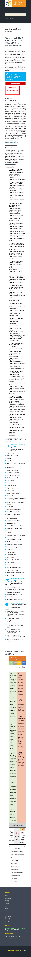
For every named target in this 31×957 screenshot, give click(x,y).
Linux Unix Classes (12, 518)
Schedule (7, 900)
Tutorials (7, 903)
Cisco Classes (10, 480)
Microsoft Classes (11, 523)
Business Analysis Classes (13, 587)
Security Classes (11, 552)
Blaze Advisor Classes (12, 470)
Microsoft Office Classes (13, 597)
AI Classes (9, 458)
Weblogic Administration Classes (15, 572)
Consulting (7, 901)
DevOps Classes (11, 495)
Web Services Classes (12, 570)
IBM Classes (10, 506)
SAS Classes (10, 549)
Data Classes (10, 490)
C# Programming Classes (13, 475)
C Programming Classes (13, 472)
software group (15, 950)
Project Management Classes (14, 599)
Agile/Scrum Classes (12, 455)
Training (12, 28)
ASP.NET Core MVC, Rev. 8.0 (14, 624)
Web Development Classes (14, 567)
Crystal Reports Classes (13, 488)
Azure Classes (10, 467)
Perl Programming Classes (14, 541)
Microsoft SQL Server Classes (15, 528)
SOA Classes (10, 557)
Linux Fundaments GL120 (13, 629)
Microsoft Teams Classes (13, 592)
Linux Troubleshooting (13, 618)
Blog (6, 905)
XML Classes (10, 575)
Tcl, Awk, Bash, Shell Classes (14, 559)
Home (7, 28)
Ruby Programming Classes (14, 547)
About (6, 906)
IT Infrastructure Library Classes (15, 589)
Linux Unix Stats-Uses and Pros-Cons (12, 90)
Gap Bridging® (8, 898)
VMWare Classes (11, 565)
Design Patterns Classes (13, 493)
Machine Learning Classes (13, 520)
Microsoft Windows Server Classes (16, 535)
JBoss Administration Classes (14, 511)
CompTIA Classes (11, 485)
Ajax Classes (10, 460)
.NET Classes (10, 453)
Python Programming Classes (14, 544)
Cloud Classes (10, 483)
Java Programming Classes (14, 509)
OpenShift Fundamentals (13, 635)
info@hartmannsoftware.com (17, 928)
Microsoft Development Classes (15, 525)
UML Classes (10, 562)
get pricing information (15, 84)
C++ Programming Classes (14, 477)
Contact (7, 908)
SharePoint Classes (12, 554)
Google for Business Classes (14, 594)
